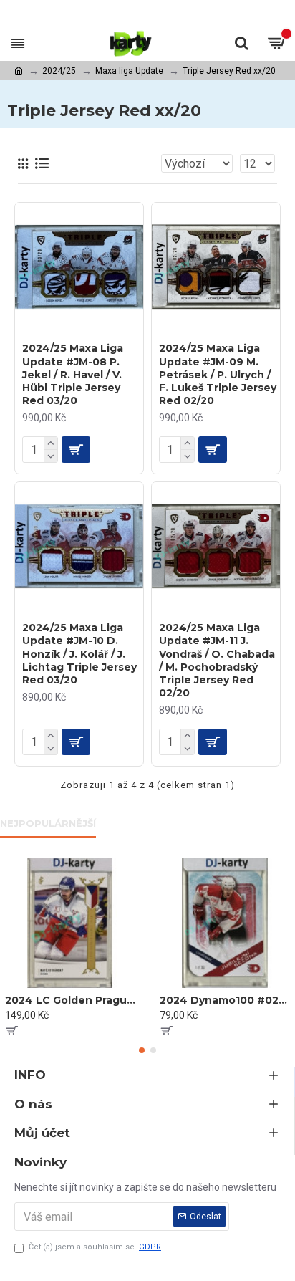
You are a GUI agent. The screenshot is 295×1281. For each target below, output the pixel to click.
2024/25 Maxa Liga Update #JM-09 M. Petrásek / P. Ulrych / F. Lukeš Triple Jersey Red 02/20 (217, 374)
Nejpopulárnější (48, 823)
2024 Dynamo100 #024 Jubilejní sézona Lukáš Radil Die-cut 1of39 (225, 1000)
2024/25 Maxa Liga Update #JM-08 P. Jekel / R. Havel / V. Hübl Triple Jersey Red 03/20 (72, 374)
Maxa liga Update (129, 71)
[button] (142, 1050)
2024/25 (59, 71)
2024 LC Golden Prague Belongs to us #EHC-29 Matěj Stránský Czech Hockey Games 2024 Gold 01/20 (70, 1000)
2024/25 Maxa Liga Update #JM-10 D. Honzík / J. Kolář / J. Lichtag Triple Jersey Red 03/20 (79, 653)
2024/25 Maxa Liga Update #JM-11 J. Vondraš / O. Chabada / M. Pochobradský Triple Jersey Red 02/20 (217, 660)
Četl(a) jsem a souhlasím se (95, 1247)
